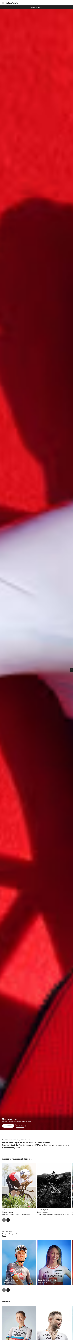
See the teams (20, 1126)
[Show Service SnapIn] (71, 670)
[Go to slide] (21, 1220)
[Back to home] (11, 2)
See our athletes (8, 1126)
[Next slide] (8, 1220)
